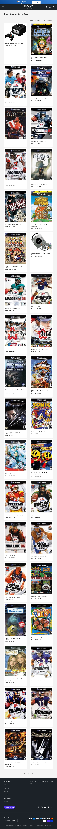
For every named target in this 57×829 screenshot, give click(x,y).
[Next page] (32, 773)
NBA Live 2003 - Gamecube (12, 597)
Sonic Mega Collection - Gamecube (40, 431)
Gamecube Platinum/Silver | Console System (40, 254)
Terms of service (40, 825)
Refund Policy (7, 795)
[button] (3, 7)
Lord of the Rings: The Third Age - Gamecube (14, 763)
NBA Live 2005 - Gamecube (38, 556)
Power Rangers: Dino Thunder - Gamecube (39, 391)
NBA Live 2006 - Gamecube (12, 555)
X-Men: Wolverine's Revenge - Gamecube (13, 433)
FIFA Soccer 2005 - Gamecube (13, 101)
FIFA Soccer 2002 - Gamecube (39, 306)
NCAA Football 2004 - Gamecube (14, 515)
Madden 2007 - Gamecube (38, 141)
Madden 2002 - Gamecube (38, 722)
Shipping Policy (7, 798)
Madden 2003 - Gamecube (12, 722)
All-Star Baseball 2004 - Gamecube (40, 349)
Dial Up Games (10, 825)
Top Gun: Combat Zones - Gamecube (41, 98)
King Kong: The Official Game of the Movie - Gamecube (14, 390)
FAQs (5, 785)
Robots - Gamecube (10, 473)
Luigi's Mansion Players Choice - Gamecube (39, 58)
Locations (6, 791)
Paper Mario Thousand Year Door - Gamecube (14, 267)
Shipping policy (48, 825)
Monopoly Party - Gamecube (39, 637)
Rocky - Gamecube (10, 142)
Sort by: (31, 20)
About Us (6, 801)
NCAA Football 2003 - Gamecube (40, 515)
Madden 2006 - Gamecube (12, 308)
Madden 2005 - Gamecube (38, 681)
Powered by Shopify (17, 825)
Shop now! (36, 2)
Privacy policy (32, 825)
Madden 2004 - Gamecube (12, 183)
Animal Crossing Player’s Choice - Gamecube (40, 225)
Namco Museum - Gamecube (39, 596)
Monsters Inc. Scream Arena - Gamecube (13, 639)
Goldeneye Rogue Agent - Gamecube (41, 763)
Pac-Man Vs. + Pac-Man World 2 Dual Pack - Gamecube (41, 473)
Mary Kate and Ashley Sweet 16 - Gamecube (14, 679)
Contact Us (6, 788)
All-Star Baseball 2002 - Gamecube (14, 349)
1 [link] (24, 774)
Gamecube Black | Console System (14, 43)
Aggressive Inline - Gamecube (13, 224)
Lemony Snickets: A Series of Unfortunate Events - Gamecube (40, 183)
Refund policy (25, 825)
